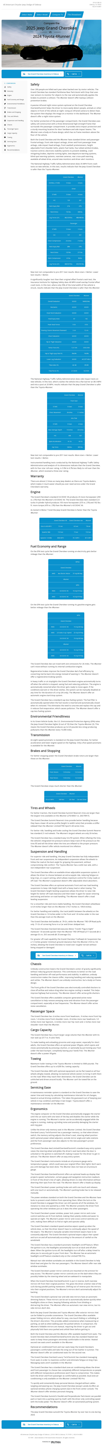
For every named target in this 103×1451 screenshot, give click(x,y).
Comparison (10, 83)
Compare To (57, 14)
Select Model (42, 14)
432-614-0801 (96, 6)
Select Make (27, 14)
